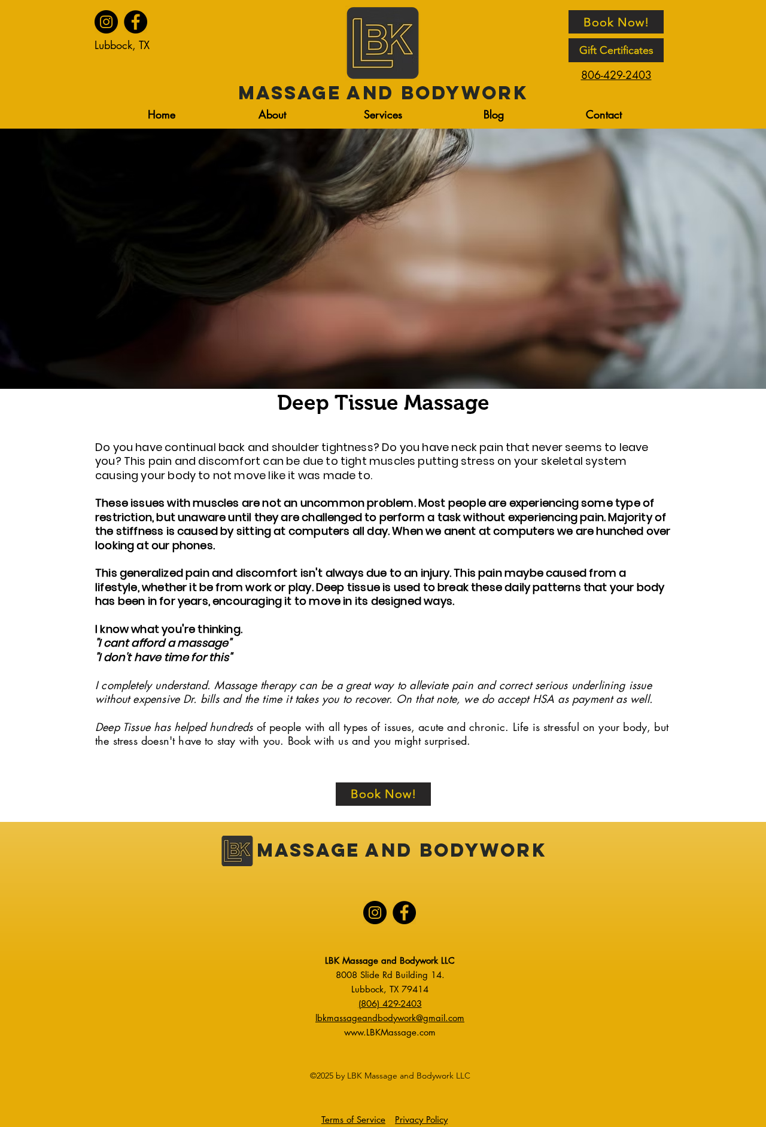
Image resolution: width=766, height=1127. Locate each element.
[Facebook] (135, 21)
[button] (382, 114)
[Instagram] (106, 21)
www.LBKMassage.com (390, 1032)
